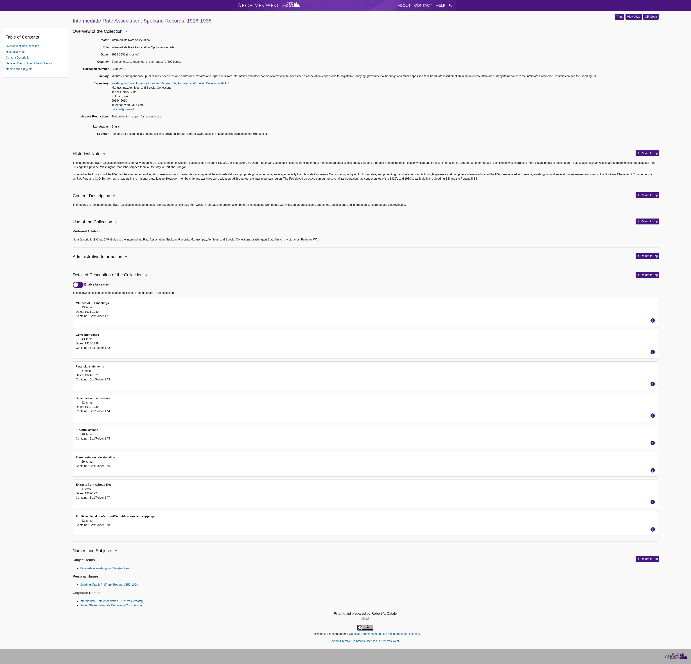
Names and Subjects (19, 68)
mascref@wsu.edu (123, 109)
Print (619, 16)
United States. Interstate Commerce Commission (111, 605)
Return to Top (649, 153)
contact (423, 5)
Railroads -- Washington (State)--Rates (104, 568)
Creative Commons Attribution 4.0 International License (384, 633)
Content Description (18, 57)
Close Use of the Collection (116, 222)
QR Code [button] (651, 16)
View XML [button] (633, 16)
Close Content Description (114, 196)
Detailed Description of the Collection (29, 63)
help (441, 5)
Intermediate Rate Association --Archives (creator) (111, 601)
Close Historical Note (104, 154)
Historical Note (15, 51)
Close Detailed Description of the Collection (146, 275)
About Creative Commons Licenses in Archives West (365, 641)
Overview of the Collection (22, 45)
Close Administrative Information (126, 257)
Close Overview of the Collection (126, 32)
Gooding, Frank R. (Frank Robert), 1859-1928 (109, 584)
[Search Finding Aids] (450, 5)
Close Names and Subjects (116, 551)
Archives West (258, 5)
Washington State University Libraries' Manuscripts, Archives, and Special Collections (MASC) (171, 83)
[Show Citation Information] (653, 320)
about (404, 5)
